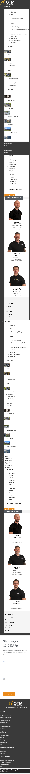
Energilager (3, 740)
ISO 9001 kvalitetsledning (7, 760)
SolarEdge (3, 751)
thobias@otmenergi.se (16, 295)
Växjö (11, 171)
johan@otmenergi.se (17, 229)
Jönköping (12, 160)
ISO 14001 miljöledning (6, 762)
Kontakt (7, 467)
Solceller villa (3, 738)
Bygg (6, 456)
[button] (14, 198)
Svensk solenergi (4, 764)
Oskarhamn (12, 164)
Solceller (7, 321)
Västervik (12, 168)
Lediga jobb (8, 465)
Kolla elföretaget (4, 767)
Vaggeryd (12, 166)
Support (7, 463)
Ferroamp (2, 753)
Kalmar (11, 162)
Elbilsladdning (3, 742)
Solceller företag (4, 735)
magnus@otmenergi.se (16, 260)
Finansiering (8, 458)
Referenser (8, 460)
